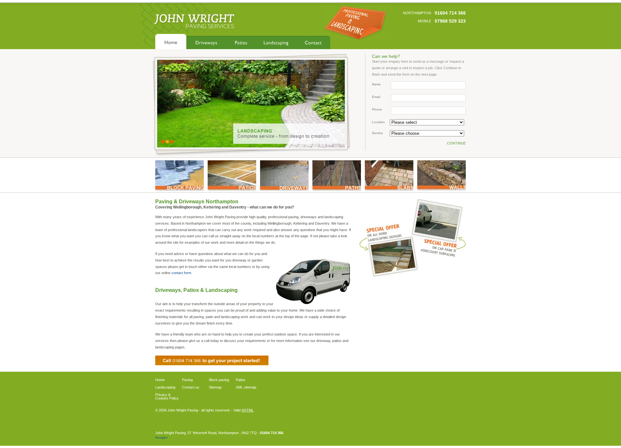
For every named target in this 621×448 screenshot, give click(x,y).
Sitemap (215, 387)
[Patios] (232, 175)
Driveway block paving (206, 41)
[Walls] (441, 175)
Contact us (190, 387)
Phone (377, 109)
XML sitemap (246, 387)
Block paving (219, 380)
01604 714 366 (450, 13)
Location (378, 122)
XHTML (248, 410)
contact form (181, 273)
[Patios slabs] (389, 175)
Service (377, 133)
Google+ (161, 437)
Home (160, 380)
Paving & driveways (170, 41)
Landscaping (276, 41)
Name (376, 84)
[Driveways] (284, 175)
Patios (241, 41)
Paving (187, 380)
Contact (313, 41)
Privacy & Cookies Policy (167, 396)
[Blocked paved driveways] (179, 175)
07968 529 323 (450, 21)
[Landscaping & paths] (336, 175)
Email (376, 97)
